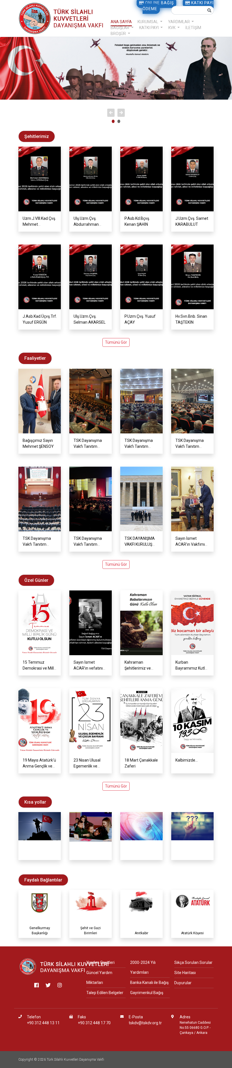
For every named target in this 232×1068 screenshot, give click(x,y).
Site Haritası (185, 972)
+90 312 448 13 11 (43, 1023)
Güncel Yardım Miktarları (99, 977)
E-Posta (136, 1017)
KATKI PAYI (149, 27)
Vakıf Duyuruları (141, 855)
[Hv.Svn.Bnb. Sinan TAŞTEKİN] (192, 276)
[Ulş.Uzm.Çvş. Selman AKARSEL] (90, 276)
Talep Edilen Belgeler (104, 992)
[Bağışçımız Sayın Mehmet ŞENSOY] (39, 401)
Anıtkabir (141, 933)
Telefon (34, 1017)
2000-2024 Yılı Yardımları (143, 967)
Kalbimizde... (186, 760)
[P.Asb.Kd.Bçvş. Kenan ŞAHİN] (141, 178)
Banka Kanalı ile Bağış (149, 982)
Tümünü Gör (116, 342)
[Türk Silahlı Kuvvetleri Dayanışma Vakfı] (64, 966)
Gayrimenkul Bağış (146, 992)
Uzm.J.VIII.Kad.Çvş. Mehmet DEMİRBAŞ (39, 224)
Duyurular (183, 983)
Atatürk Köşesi (192, 933)
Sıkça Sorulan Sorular (193, 962)
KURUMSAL (148, 21)
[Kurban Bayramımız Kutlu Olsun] (192, 622)
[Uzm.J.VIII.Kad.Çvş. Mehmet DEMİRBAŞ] (39, 178)
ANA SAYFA (121, 21)
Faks (82, 1017)
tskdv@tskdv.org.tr (145, 1023)
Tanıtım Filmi (90, 855)
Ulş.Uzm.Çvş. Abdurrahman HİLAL (86, 224)
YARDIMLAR (179, 21)
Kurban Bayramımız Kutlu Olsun (191, 668)
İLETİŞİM (193, 27)
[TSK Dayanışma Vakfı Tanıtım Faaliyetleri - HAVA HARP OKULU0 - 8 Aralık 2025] (90, 498)
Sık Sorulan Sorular (192, 855)
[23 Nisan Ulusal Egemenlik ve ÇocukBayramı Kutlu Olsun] (90, 720)
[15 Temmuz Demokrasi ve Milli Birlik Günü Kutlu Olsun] (39, 622)
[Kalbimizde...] (192, 720)
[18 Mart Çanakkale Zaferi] (141, 720)
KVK (172, 27)
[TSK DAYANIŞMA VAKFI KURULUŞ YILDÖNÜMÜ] (141, 498)
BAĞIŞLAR (120, 27)
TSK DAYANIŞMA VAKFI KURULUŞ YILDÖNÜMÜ (139, 544)
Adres (185, 1017)
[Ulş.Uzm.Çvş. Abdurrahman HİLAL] (90, 178)
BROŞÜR (119, 33)
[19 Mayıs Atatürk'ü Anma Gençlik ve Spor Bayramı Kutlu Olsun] (39, 720)
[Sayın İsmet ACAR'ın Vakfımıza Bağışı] (192, 498)
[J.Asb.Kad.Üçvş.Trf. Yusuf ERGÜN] (39, 276)
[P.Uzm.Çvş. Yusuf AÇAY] (141, 276)
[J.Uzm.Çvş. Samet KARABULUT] (192, 178)
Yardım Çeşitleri (100, 962)
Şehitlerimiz (39, 855)
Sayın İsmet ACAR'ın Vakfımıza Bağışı (192, 544)
